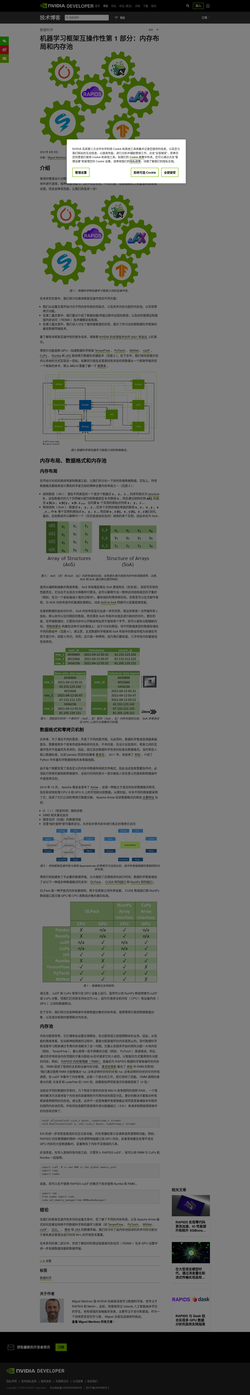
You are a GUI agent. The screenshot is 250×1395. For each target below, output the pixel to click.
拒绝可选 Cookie (145, 172)
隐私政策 (135, 161)
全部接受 (170, 172)
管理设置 (81, 172)
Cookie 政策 (137, 157)
